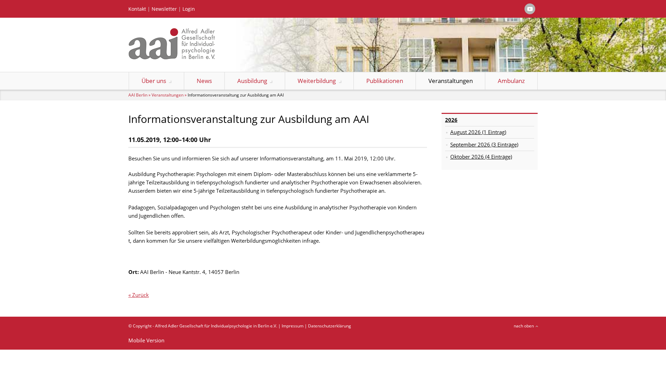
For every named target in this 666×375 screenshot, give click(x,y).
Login (188, 9)
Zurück (140, 294)
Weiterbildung (317, 81)
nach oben (524, 326)
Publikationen (384, 81)
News (204, 81)
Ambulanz (511, 81)
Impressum (293, 326)
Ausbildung (252, 81)
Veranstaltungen (450, 81)
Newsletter (164, 9)
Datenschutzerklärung (329, 326)
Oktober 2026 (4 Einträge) (481, 156)
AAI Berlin (137, 95)
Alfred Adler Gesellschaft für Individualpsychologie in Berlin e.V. (216, 326)
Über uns (154, 81)
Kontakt (137, 9)
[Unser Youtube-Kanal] (529, 8)
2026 (451, 119)
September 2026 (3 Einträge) (484, 144)
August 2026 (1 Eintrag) (478, 131)
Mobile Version (146, 340)
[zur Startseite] (171, 57)
